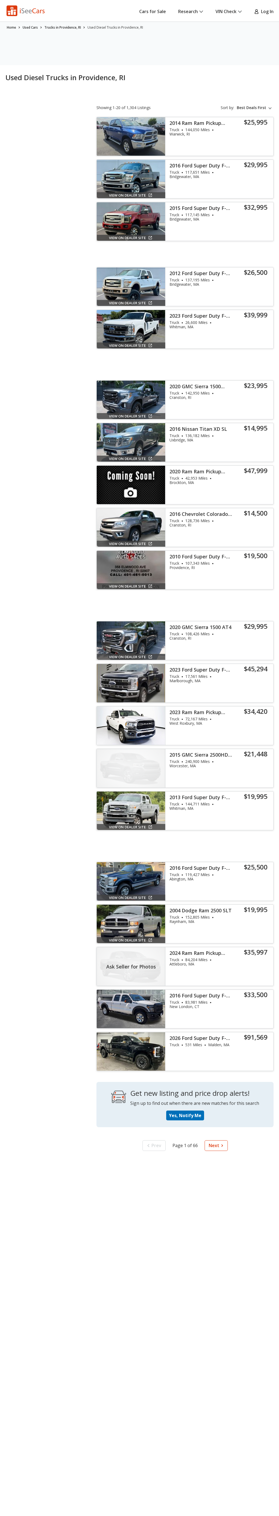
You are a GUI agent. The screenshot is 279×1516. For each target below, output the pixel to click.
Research (188, 11)
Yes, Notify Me (185, 1115)
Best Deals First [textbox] (251, 108)
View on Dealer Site (127, 195)
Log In (266, 11)
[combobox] (255, 108)
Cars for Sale (152, 11)
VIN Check (226, 11)
